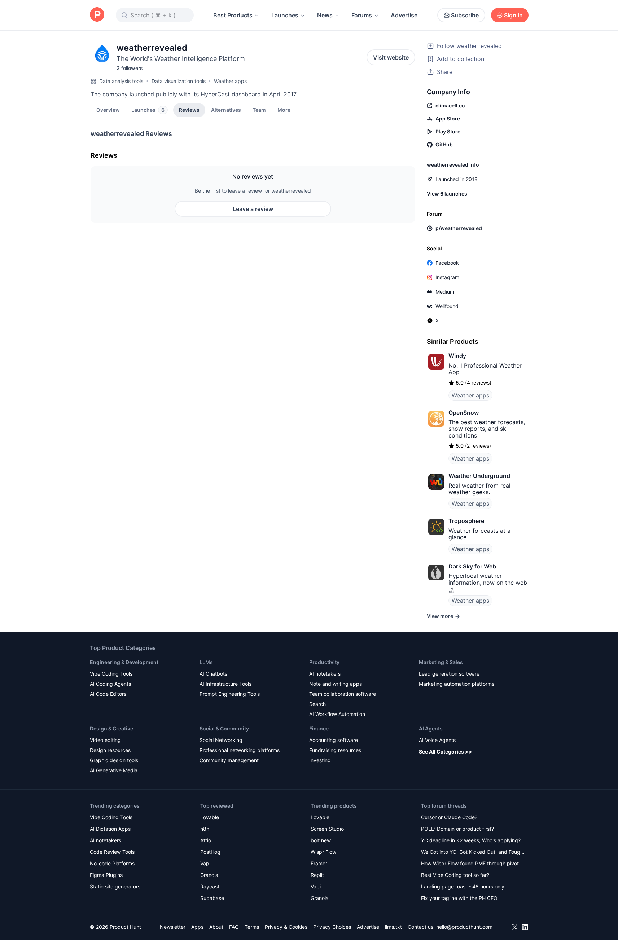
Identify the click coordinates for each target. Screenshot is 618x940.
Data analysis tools (121, 81)
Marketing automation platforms (456, 684)
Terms (252, 927)
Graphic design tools (114, 760)
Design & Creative (111, 728)
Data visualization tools (179, 81)
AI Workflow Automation (337, 714)
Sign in (513, 15)
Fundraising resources (335, 750)
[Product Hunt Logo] (97, 15)
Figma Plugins (106, 875)
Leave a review (253, 208)
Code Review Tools (112, 852)
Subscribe (465, 15)
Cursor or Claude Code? (449, 817)
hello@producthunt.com (464, 927)
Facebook (447, 263)
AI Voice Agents (437, 740)
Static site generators (115, 886)
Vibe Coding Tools (111, 674)
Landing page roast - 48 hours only (462, 886)
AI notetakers (325, 674)
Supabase (212, 898)
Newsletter (172, 927)
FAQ (234, 927)
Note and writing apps (335, 684)
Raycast (209, 886)
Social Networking (221, 740)
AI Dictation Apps (110, 829)
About (216, 927)
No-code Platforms (112, 863)
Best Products (233, 15)
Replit (317, 875)
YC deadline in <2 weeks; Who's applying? (471, 840)
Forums (361, 15)
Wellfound (447, 306)
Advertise (404, 15)
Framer (319, 863)
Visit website (391, 57)
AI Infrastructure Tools (225, 684)
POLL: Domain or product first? (457, 829)
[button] (284, 109)
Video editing (105, 740)
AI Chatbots (213, 674)
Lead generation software (449, 674)
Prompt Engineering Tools (230, 694)
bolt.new (321, 840)
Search (317, 704)
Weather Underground (479, 475)
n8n (204, 829)
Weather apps (230, 81)
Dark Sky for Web (472, 566)
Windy (457, 355)
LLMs (206, 662)
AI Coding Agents (110, 684)
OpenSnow (463, 412)
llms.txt (393, 927)
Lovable (209, 817)
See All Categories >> (445, 751)
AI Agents (431, 728)
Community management (229, 760)
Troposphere (466, 520)
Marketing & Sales (441, 662)
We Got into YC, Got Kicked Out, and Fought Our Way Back (473, 852)
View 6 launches (447, 193)
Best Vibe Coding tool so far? (455, 875)
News (325, 15)
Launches (284, 15)
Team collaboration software (342, 694)
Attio (205, 840)
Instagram (447, 277)
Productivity (324, 662)
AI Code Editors (108, 694)
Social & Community (224, 728)
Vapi (205, 863)
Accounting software (333, 740)
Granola (209, 875)
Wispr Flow (323, 852)
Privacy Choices (332, 927)
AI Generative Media (113, 770)
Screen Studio (327, 829)
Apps (197, 927)
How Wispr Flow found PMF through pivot (470, 863)
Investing (320, 760)
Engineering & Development (124, 662)
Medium (444, 292)
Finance (319, 728)
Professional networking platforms (240, 750)
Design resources (110, 750)
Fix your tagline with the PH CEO (459, 898)
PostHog (210, 852)
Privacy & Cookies (286, 927)
